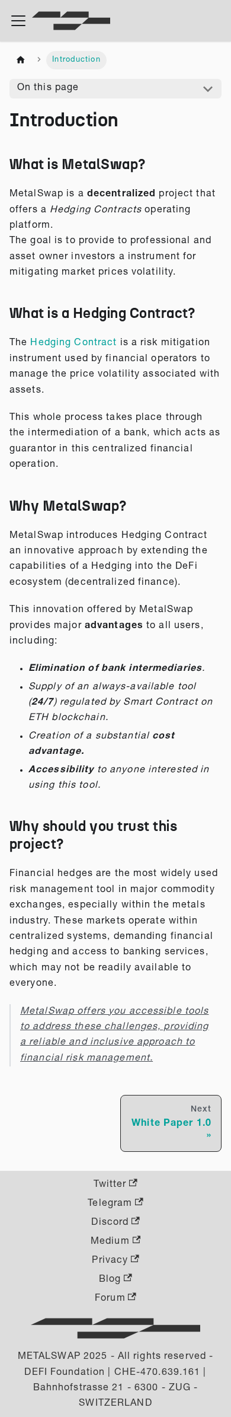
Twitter (110, 1185)
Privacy (110, 1261)
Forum (110, 1299)
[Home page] (20, 60)
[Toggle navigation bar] (18, 21)
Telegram (110, 1204)
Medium (110, 1242)
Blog (110, 1280)
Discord (110, 1223)
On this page (48, 88)
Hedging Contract (73, 343)
